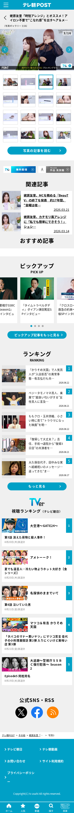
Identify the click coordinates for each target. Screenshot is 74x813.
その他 (21, 735)
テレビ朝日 (14, 749)
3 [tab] (39, 326)
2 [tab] (35, 326)
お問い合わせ (16, 761)
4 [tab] (43, 326)
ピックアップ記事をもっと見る (36, 335)
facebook (37, 712)
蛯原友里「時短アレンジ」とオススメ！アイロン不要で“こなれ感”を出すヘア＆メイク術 (38, 735)
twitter (21, 712)
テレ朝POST (37, 5)
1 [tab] (31, 326)
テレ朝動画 (49, 749)
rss (53, 712)
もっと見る (37, 486)
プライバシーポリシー (21, 777)
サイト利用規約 (53, 761)
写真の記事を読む (37, 150)
